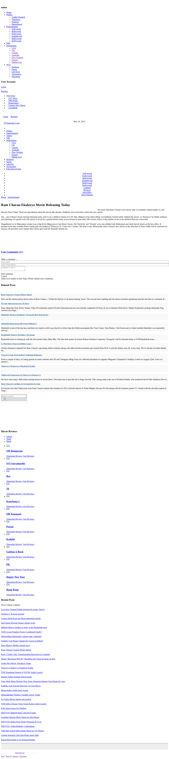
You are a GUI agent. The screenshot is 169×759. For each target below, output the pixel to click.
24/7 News (13, 98)
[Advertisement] (49, 200)
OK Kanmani (13, 514)
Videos (9, 136)
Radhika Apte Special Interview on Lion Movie (21, 686)
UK (13, 50)
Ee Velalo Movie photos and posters (16, 699)
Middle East (17, 62)
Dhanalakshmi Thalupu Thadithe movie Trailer (20, 695)
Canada (15, 53)
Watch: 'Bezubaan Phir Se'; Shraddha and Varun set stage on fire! (28, 659)
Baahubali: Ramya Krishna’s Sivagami (18, 335)
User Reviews (28, 456)
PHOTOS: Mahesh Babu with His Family (18, 713)
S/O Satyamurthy (15, 463)
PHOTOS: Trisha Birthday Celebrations (17, 726)
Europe (15, 60)
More (8, 65)
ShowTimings (87, 195)
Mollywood (16, 38)
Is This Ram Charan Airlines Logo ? (16, 344)
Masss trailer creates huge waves (14, 690)
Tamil (8, 439)
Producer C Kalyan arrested (12, 614)
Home (8, 12)
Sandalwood (17, 36)
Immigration (11, 46)
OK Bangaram (14, 451)
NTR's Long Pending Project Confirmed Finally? (21, 632)
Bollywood (16, 31)
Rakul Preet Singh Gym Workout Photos (18, 740)
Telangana (16, 19)
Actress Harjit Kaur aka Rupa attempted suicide (21, 618)
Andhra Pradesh (18, 17)
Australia (15, 55)
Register (4, 91)
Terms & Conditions (12, 756)
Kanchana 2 (13, 501)
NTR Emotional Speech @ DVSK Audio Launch (22, 672)
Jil (7, 488)
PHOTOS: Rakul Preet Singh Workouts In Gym (21, 722)
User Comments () (12, 252)
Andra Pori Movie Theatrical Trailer (16, 663)
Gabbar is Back (14, 551)
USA (14, 48)
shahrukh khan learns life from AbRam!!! (19, 324)
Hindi (8, 441)
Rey (8, 476)
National (15, 22)
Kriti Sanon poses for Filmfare (13, 708)
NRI (8, 43)
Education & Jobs (13, 169)
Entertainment (12, 27)
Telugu (9, 436)
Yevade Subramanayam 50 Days (15, 303)
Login (3, 87)
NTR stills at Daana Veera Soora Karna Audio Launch (23, 704)
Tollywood (16, 29)
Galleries (87, 188)
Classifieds (12, 108)
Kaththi (10, 539)
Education (16, 76)
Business (15, 67)
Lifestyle (10, 164)
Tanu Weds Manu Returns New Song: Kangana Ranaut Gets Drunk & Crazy (33, 681)
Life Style (16, 72)
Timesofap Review (14, 456)
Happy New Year (15, 577)
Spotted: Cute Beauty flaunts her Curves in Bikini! (22, 641)
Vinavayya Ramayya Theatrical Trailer (18, 366)
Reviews (87, 190)
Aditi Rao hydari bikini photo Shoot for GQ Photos (22, 731)
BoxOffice (87, 192)
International (17, 24)
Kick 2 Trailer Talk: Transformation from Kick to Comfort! (25, 654)
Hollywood (16, 41)
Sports (14, 69)
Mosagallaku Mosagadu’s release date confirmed (21, 636)
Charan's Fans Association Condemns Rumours (21, 355)
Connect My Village (16, 105)
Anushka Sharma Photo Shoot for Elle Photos (20, 717)
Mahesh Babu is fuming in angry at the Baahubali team (24, 627)
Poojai (9, 526)
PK (8, 564)
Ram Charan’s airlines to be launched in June (20, 384)
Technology (17, 74)
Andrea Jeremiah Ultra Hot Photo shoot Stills (20, 735)
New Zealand (17, 57)
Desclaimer (23, 756)
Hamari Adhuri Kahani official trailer (16, 677)
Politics (9, 15)
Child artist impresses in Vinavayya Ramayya (21, 375)
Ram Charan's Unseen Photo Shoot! (16, 295)
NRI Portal (13, 100)
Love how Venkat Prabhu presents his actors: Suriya (22, 609)
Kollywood (16, 34)
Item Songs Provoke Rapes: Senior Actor (18, 623)
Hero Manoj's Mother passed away (15, 645)
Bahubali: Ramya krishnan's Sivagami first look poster (24, 315)
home (2, 756)
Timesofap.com (20, 753)
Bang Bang (12, 589)
